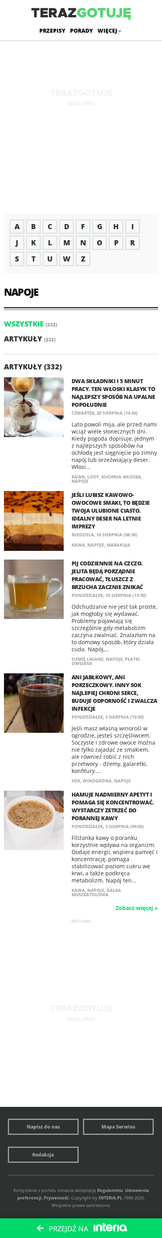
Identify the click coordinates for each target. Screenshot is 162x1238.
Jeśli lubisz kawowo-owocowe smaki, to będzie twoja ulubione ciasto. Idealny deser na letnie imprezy (111, 510)
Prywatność (56, 1198)
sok (76, 781)
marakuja (118, 545)
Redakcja (43, 1154)
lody (93, 477)
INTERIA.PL (110, 1198)
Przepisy (52, 30)
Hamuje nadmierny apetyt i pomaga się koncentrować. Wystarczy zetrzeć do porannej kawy (113, 806)
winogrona (97, 781)
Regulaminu (110, 1190)
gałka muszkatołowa (96, 892)
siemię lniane (87, 659)
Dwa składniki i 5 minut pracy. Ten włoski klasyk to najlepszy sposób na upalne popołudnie (113, 392)
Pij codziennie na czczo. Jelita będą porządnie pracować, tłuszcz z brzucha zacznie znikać (107, 575)
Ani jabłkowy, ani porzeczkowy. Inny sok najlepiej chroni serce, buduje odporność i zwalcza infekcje (114, 692)
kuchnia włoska (121, 477)
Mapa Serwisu (118, 1126)
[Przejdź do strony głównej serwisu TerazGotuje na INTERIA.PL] (81, 14)
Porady (81, 30)
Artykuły (23, 338)
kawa (78, 477)
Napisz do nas (43, 1126)
